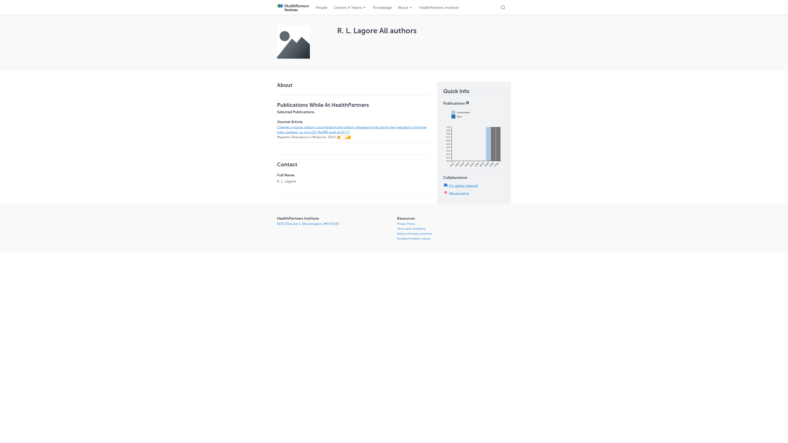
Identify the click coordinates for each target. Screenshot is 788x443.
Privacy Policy (406, 223)
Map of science (459, 193)
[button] (503, 7)
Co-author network (463, 186)
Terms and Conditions (411, 228)
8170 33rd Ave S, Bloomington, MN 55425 (308, 224)
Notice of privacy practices (414, 233)
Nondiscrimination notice (413, 238)
